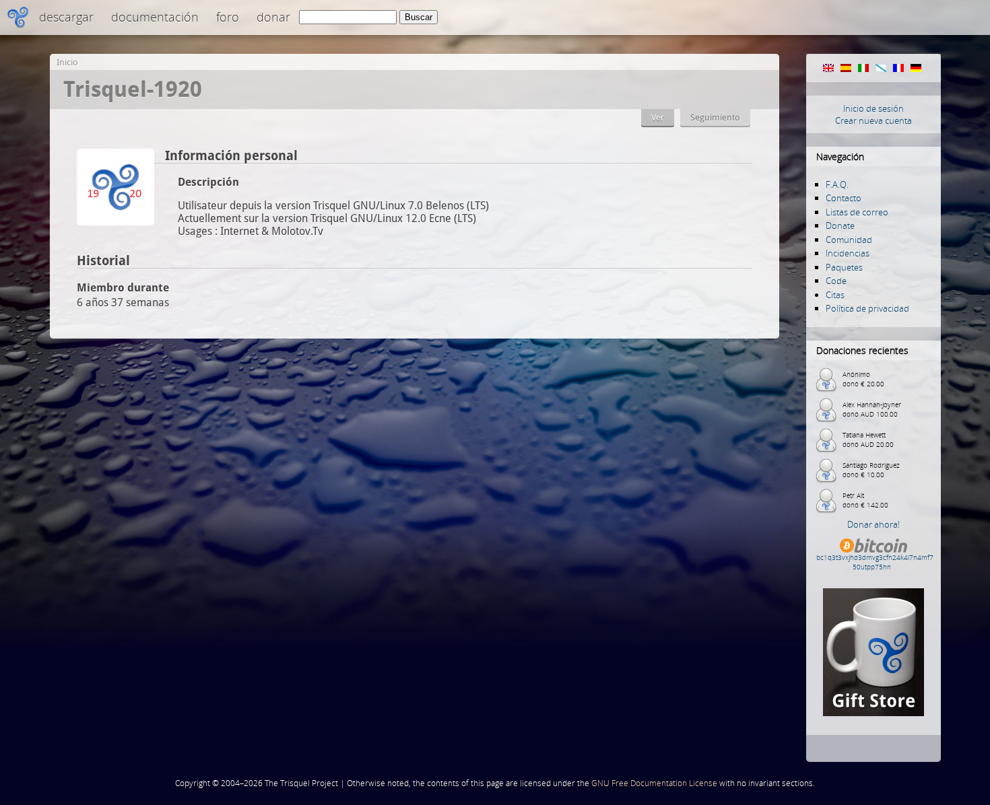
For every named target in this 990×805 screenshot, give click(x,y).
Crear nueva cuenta (873, 120)
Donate (840, 225)
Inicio (67, 62)
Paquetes (844, 267)
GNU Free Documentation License (654, 783)
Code (836, 281)
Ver (657, 117)
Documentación (155, 17)
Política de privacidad (867, 308)
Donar (273, 17)
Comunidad (849, 240)
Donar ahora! (873, 524)
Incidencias (847, 253)
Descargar (66, 17)
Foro (227, 17)
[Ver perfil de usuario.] (115, 221)
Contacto (843, 198)
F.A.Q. (837, 184)
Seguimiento (715, 117)
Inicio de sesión (873, 108)
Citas (835, 295)
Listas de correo (857, 212)
